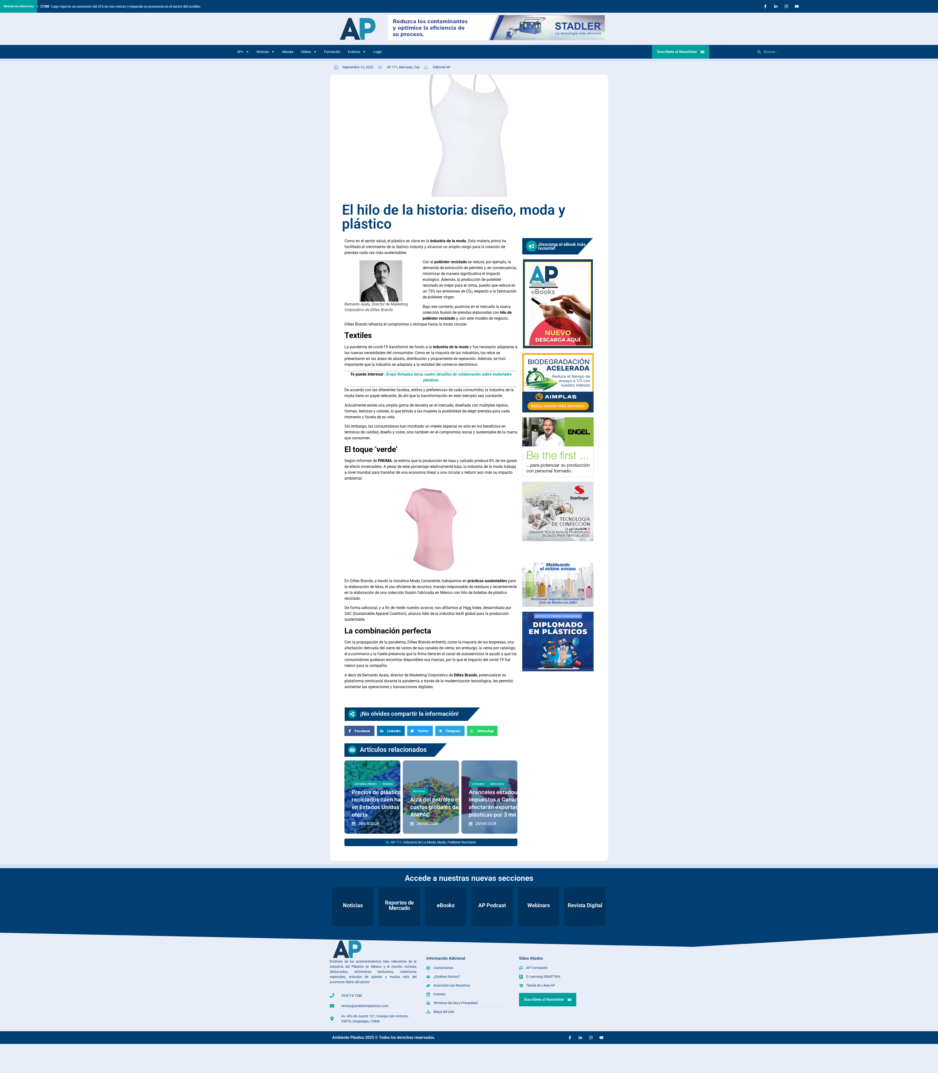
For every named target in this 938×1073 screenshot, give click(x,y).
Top (417, 67)
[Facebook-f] (765, 6)
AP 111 (392, 67)
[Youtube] (797, 6)
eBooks (287, 52)
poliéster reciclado (462, 842)
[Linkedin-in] (776, 6)
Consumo (478, 783)
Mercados (497, 783)
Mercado (406, 67)
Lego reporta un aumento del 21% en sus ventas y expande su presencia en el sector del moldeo (120, 6)
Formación (332, 52)
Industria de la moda (419, 842)
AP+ (240, 52)
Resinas (388, 783)
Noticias (262, 52)
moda (441, 842)
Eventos (354, 52)
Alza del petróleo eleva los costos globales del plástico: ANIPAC (447, 807)
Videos (306, 52)
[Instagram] (786, 6)
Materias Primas (366, 783)
